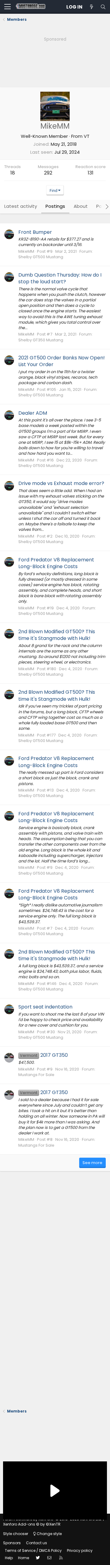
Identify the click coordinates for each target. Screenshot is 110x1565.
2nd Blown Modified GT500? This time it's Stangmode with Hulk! (56, 635)
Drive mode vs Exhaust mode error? (61, 483)
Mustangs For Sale (36, 1075)
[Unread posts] (91, 7)
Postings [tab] (55, 206)
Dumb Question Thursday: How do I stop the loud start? (59, 278)
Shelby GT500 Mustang (40, 257)
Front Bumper (35, 232)
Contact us (36, 1542)
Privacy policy (80, 1550)
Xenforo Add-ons (32, 1524)
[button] (7, 7)
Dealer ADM (32, 413)
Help (9, 1557)
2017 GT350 (44, 1055)
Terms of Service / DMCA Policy (33, 1550)
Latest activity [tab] (20, 206)
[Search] (103, 7)
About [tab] (81, 206)
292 (48, 172)
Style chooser (15, 1533)
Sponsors (12, 1542)
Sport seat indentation (45, 1006)
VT (87, 136)
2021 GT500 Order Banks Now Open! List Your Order (61, 361)
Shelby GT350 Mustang (40, 340)
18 (12, 172)
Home (23, 1557)
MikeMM (26, 251)
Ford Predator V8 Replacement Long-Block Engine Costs (56, 563)
